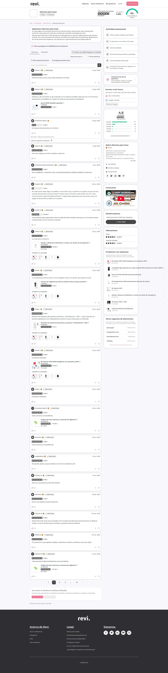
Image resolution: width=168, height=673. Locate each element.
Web (43, 14)
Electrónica (46, 23)
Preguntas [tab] (44, 52)
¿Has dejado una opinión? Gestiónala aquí (81, 649)
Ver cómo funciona (50, 597)
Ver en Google (112, 104)
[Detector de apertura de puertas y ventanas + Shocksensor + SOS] (40, 257)
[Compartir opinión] (95, 83)
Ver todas (44, 249)
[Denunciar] (99, 83)
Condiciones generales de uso (77, 635)
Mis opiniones (111, 4)
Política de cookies (73, 631)
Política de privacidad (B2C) (76, 639)
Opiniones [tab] (34, 52)
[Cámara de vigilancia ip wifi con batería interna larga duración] (46, 257)
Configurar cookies (73, 642)
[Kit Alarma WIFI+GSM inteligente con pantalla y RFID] (34, 257)
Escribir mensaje (113, 168)
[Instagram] (115, 176)
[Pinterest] (123, 176)
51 (76, 582)
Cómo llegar (122, 222)
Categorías (37, 23)
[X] (111, 176)
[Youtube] (119, 176)
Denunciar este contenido (41, 603)
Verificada (49, 70)
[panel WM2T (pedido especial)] (36, 106)
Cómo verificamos (97, 4)
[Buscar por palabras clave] (99, 65)
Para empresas (132, 3)
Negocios (85, 4)
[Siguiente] (83, 582)
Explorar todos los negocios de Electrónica (121, 345)
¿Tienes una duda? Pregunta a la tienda (87, 52)
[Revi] (35, 4)
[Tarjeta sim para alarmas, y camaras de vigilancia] (36, 423)
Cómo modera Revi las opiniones (78, 646)
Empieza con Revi (37, 597)
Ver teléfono (112, 164)
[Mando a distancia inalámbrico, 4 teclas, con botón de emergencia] (36, 246)
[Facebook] (107, 176)
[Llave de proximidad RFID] (57, 257)
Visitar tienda (112, 171)
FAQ (31, 639)
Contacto (51, 14)
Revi (31, 23)
